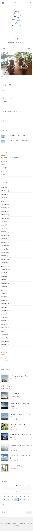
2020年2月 (4, 297)
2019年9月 (4, 314)
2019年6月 (4, 324)
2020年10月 (4, 269)
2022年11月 (4, 208)
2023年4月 (4, 201)
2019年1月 (4, 341)
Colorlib (25, 523)
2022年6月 (4, 221)
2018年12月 (4, 345)
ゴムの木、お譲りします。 (17, 466)
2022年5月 (4, 225)
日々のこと (4, 171)
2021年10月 (4, 242)
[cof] (16, 63)
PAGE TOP (30, 513)
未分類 (3, 175)
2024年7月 (4, 191)
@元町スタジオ (5, 102)
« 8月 (2, 505)
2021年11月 (4, 239)
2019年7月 (4, 321)
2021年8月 (4, 245)
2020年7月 (4, 280)
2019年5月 (4, 328)
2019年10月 (4, 310)
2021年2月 (4, 259)
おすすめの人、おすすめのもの (10, 157)
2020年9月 (4, 273)
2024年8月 (4, 187)
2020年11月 (4, 266)
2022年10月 (4, 211)
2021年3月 (4, 256)
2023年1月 (4, 204)
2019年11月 (4, 307)
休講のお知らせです (6, 386)
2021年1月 (4, 262)
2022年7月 (4, 218)
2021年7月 (4, 249)
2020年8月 (4, 276)
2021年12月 (4, 235)
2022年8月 (4, 215)
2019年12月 (4, 304)
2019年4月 (4, 331)
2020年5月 (4, 286)
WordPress (17, 525)
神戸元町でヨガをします (16, 394)
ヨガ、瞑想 (4, 168)
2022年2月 (4, 232)
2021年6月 (4, 252)
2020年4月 (4, 290)
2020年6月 (4, 283)
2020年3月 (4, 293)
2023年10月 (4, 194)
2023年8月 (4, 197)
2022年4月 (4, 228)
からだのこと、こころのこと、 (10, 164)
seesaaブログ (5, 358)
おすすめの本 (5, 161)
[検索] (30, 3)
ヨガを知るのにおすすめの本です (18, 135)
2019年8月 (4, 317)
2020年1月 (4, 300)
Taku (23, 42)
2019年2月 (4, 338)
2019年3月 (4, 334)
